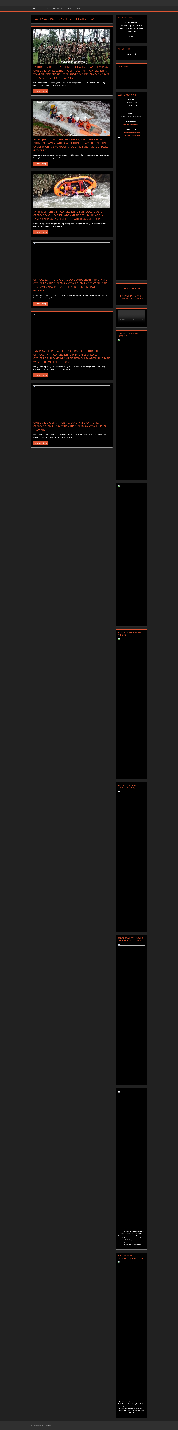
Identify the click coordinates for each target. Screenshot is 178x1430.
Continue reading (40, 91)
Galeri (68, 9)
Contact (78, 9)
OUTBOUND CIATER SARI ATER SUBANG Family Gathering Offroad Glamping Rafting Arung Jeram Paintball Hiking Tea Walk (69, 426)
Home (35, 9)
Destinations (58, 9)
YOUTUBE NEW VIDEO (131, 288)
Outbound (44, 9)
